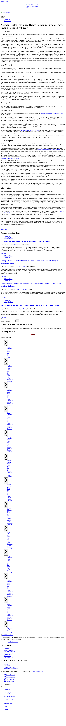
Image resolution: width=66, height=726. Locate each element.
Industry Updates (8, 238)
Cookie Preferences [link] (6, 684)
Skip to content (4, 1)
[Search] (17, 320)
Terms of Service (40, 671)
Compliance (7, 19)
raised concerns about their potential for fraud (48, 149)
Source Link (4, 229)
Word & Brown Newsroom (11, 668)
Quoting (6, 664)
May (8, 353)
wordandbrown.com (13, 642)
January (9, 347)
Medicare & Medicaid (9, 651)
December (9, 381)
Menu (2, 16)
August (9, 357)
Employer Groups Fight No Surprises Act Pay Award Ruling (25, 241)
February (9, 348)
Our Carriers (7, 665)
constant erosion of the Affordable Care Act (51, 113)
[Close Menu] (1, 686)
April (8, 351)
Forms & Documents (9, 667)
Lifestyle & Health (8, 653)
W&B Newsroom (8, 657)
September (9, 376)
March (8, 350)
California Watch (8, 256)
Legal (33, 671)
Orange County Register (20, 289)
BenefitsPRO (17, 244)
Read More (3, 253)
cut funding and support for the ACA (30, 130)
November (9, 379)
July (8, 356)
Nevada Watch (7, 21)
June (8, 354)
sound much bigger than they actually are (11, 158)
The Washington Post (19, 308)
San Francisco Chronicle (20, 266)
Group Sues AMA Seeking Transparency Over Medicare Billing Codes (30, 305)
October (9, 378)
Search (2, 318)
